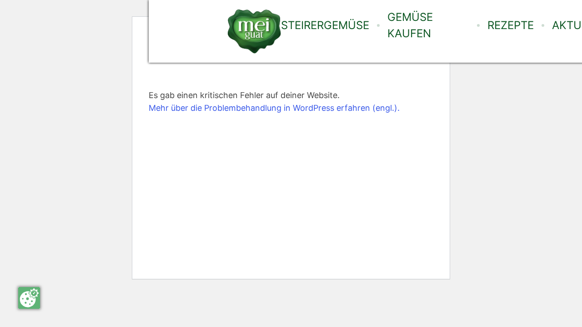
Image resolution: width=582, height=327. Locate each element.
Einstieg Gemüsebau (332, 167)
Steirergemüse (325, 25)
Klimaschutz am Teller (325, 113)
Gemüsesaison (321, 83)
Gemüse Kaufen (410, 25)
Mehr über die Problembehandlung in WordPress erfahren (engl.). (274, 108)
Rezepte (510, 25)
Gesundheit (316, 143)
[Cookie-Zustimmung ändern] (29, 298)
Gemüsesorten (322, 58)
